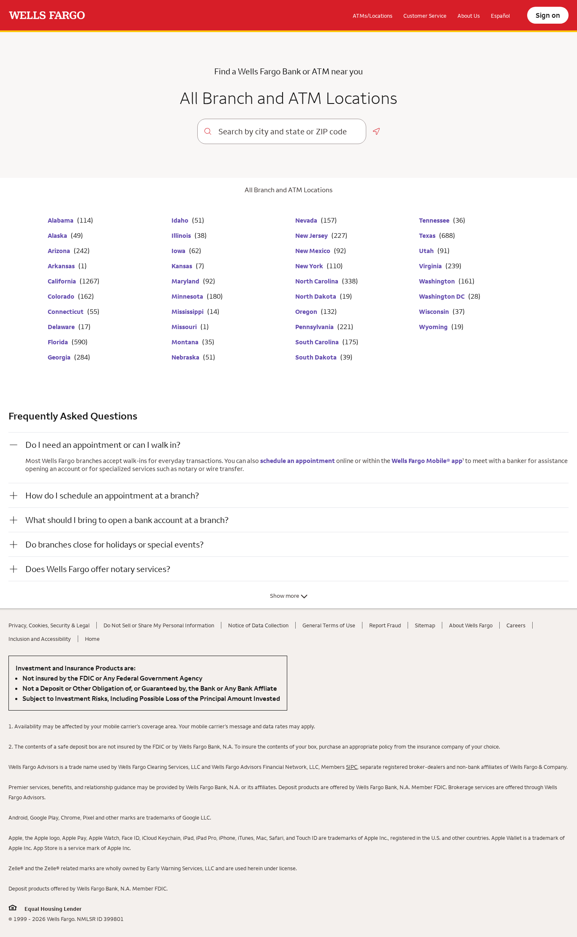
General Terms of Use (328, 625)
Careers (515, 625)
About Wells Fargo (471, 625)
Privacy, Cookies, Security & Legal (49, 625)
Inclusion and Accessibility (39, 638)
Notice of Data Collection (258, 625)
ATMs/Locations (372, 15)
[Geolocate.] (376, 131)
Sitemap (425, 625)
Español (500, 15)
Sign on (548, 15)
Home (92, 638)
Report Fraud (385, 625)
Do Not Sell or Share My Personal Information (158, 625)
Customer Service (424, 15)
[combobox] (288, 131)
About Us (468, 15)
